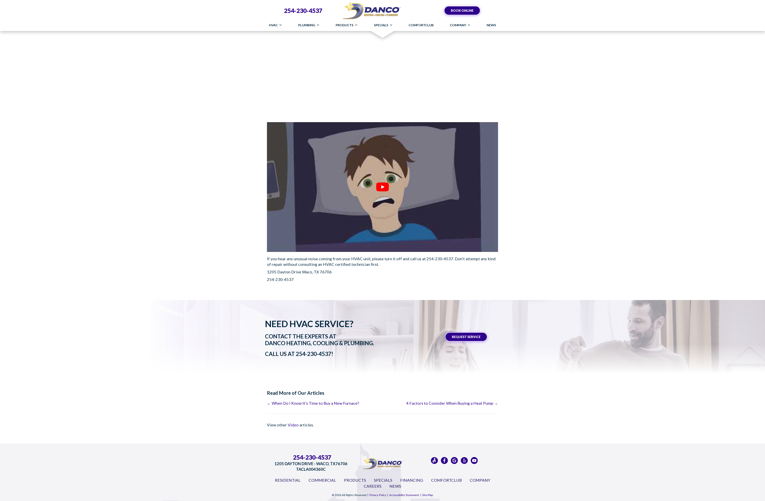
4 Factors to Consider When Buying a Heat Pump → (452, 403)
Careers (373, 486)
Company (458, 25)
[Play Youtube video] (382, 187)
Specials (381, 25)
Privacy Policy (377, 495)
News (491, 25)
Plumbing (306, 25)
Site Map (427, 495)
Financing (411, 480)
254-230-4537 (303, 10)
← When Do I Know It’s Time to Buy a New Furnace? (313, 403)
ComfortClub (421, 25)
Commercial (322, 480)
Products (344, 25)
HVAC (273, 25)
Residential (288, 480)
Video (293, 424)
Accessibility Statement (404, 495)
